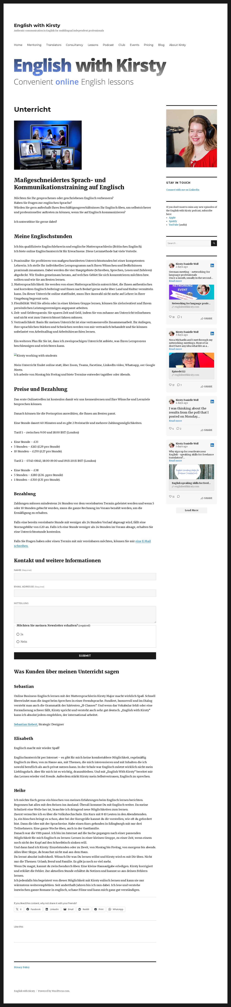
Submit (85, 655)
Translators (53, 45)
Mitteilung (21, 603)
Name (23, 570)
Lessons (93, 45)
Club (122, 45)
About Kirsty (177, 45)
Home (18, 45)
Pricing (148, 45)
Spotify (173, 221)
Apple (172, 217)
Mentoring (34, 45)
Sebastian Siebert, (26, 724)
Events (134, 45)
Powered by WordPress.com (53, 991)
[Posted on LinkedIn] (212, 265)
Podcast (108, 45)
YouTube (174, 224)
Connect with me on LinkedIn (182, 189)
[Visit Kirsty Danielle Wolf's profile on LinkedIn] (172, 265)
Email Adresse (29, 586)
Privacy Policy (22, 967)
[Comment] (177, 498)
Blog (161, 45)
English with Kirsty (37, 25)
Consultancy (74, 45)
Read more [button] (175, 280)
